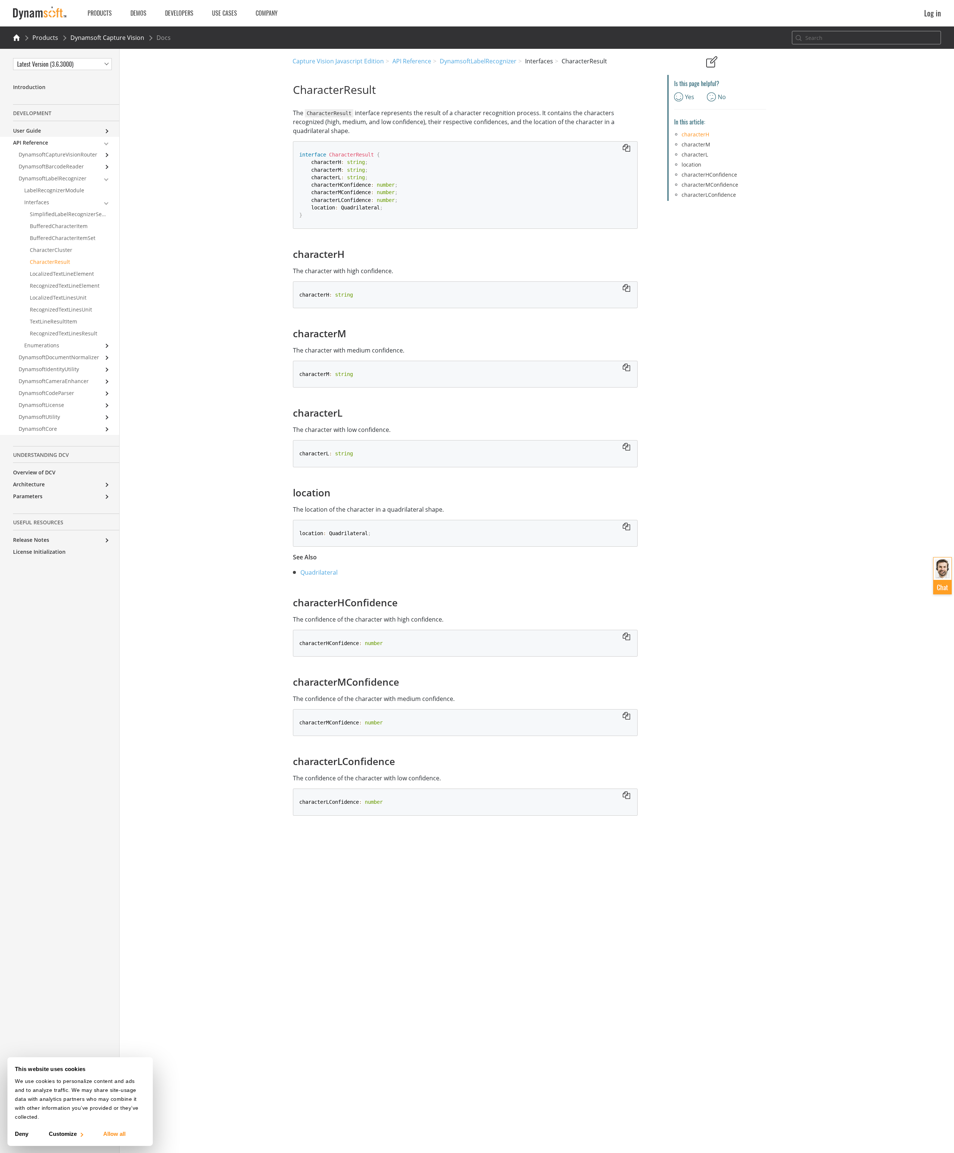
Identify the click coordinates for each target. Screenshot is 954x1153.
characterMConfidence (710, 184)
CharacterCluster (51, 249)
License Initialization (39, 551)
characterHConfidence (709, 174)
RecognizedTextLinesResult (63, 333)
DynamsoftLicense (41, 404)
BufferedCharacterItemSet (62, 237)
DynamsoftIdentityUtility (49, 369)
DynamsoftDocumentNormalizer (59, 357)
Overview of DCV (34, 472)
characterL (695, 154)
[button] (942, 576)
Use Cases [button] (224, 13)
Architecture (29, 484)
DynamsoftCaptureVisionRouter (58, 154)
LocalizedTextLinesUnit (58, 297)
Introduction (29, 87)
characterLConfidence (709, 194)
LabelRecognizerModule (54, 190)
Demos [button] (138, 13)
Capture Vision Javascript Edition (338, 61)
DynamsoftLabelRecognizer (478, 61)
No (722, 97)
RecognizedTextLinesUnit (61, 309)
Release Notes (31, 539)
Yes (689, 97)
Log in (932, 13)
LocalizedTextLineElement (62, 273)
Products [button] (100, 13)
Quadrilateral (319, 572)
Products (45, 38)
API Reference (411, 61)
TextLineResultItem (53, 321)
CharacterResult (50, 261)
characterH (695, 134)
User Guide (27, 130)
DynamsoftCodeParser (46, 393)
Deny (21, 1134)
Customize (63, 1134)
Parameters (27, 496)
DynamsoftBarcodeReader (51, 166)
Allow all (114, 1134)
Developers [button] (179, 13)
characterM (696, 144)
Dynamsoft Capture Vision (107, 38)
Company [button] (267, 13)
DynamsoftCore (38, 428)
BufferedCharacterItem (59, 226)
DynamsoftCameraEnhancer (54, 381)
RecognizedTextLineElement (64, 285)
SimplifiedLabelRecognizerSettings (73, 214)
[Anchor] (349, 254)
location (691, 164)
